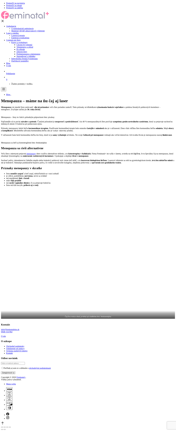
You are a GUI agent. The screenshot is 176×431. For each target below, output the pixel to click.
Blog (8, 63)
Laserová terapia (18, 35)
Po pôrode (20, 49)
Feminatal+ (21, 377)
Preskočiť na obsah (14, 5)
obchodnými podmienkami (40, 368)
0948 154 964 (6, 332)
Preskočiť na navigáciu (15, 3)
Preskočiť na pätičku (14, 8)
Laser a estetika (12, 33)
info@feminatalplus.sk (10, 329)
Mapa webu (11, 384)
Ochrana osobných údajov (17, 351)
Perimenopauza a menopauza (28, 54)
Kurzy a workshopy (19, 42)
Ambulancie (11, 26)
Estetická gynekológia (20, 38)
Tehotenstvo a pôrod (24, 47)
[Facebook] (7, 415)
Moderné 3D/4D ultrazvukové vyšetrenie (28, 31)
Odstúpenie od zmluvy (15, 348)
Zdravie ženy (21, 52)
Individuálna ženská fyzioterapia (24, 59)
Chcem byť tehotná (24, 45)
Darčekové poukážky (20, 61)
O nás (8, 65)
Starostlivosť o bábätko (25, 56)
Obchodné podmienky (15, 346)
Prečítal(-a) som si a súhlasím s (27, 368)
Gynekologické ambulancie (22, 28)
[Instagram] (7, 418)
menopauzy (31, 154)
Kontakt (9, 353)
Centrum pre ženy (13, 40)
